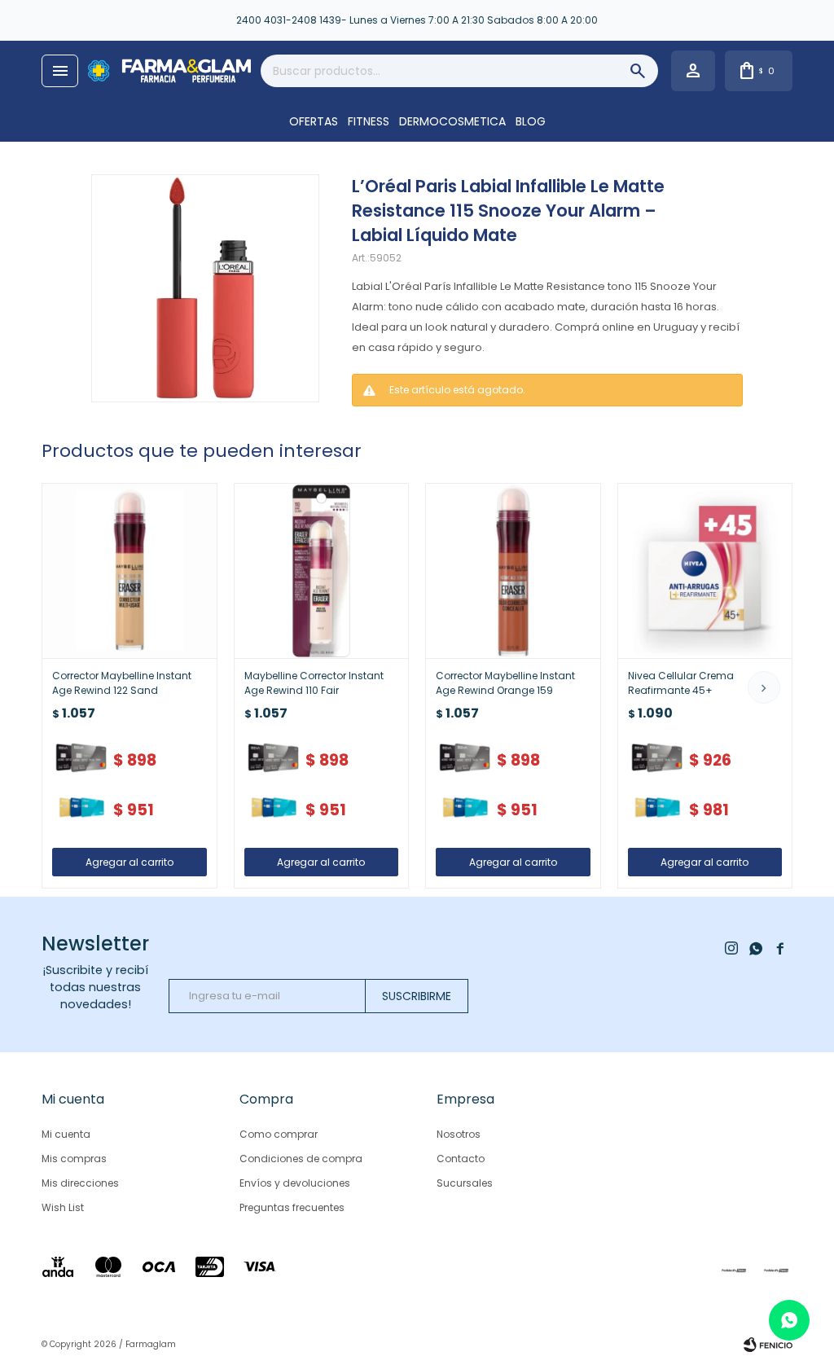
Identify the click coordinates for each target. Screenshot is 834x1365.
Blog (531, 121)
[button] (764, 687)
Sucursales (465, 1183)
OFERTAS (313, 121)
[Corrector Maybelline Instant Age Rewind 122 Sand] (129, 571)
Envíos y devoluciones (294, 1183)
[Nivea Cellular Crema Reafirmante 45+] (705, 571)
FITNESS (368, 121)
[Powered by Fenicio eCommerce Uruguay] (768, 1344)
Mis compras (74, 1158)
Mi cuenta (66, 1134)
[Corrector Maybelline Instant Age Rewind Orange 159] (513, 571)
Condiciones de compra (300, 1158)
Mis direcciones (80, 1183)
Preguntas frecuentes (292, 1207)
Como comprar (278, 1134)
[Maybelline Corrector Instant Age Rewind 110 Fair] (322, 571)
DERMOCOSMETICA (452, 121)
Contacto (461, 1158)
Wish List (63, 1207)
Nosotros (459, 1134)
